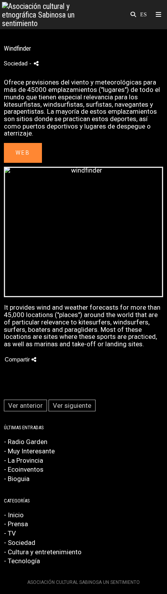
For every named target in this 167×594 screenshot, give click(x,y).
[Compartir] (36, 63)
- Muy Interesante (29, 451)
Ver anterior (25, 405)
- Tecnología (22, 561)
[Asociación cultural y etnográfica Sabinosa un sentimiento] (43, 14)
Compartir (18, 359)
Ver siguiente (72, 405)
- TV (10, 533)
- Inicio (14, 515)
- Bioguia (17, 479)
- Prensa (16, 524)
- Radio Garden (25, 442)
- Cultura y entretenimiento (43, 552)
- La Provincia (23, 460)
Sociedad (16, 63)
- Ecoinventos (23, 469)
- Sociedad (19, 542)
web (23, 153)
